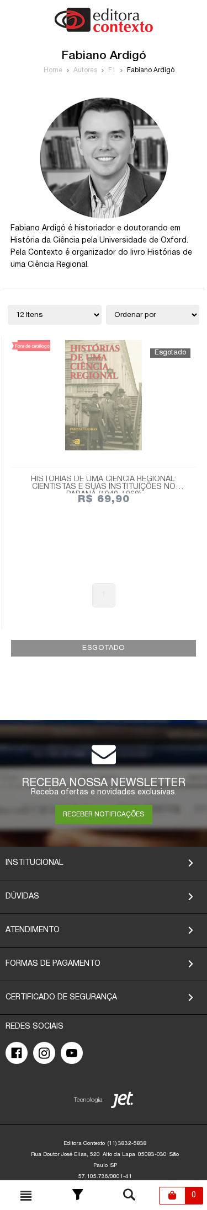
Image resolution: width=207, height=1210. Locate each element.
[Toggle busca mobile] (26, 1195)
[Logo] (104, 30)
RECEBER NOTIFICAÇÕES (103, 814)
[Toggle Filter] (78, 1196)
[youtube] (72, 1053)
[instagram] (44, 1053)
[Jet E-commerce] (103, 1102)
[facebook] (17, 1053)
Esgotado (103, 648)
